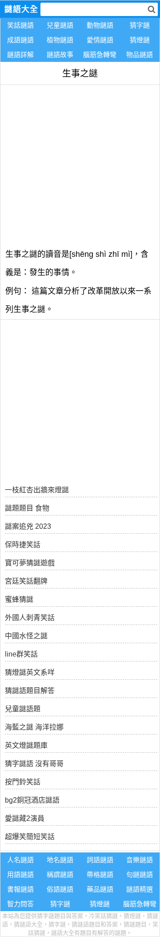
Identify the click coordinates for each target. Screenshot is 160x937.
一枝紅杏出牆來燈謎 (37, 490)
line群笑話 (21, 654)
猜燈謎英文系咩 (30, 672)
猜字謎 (140, 25)
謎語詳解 (20, 54)
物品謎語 (139, 54)
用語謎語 (20, 874)
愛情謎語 (100, 40)
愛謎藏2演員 (24, 818)
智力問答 (20, 904)
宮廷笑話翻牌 (26, 581)
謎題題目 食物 (27, 508)
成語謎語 (20, 40)
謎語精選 (139, 889)
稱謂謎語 (60, 874)
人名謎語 (20, 860)
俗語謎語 (60, 889)
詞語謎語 (100, 860)
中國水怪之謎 (26, 636)
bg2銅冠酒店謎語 (32, 800)
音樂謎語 (139, 860)
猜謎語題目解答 (30, 690)
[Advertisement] (80, 165)
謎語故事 (60, 54)
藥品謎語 (100, 889)
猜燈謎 (140, 40)
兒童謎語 (60, 25)
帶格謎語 (100, 874)
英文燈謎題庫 (26, 745)
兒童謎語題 (22, 709)
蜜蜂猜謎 (19, 599)
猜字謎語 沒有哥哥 (34, 763)
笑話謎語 (20, 25)
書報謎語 (20, 889)
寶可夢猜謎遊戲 (30, 563)
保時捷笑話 (22, 544)
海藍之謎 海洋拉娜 (34, 727)
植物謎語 (60, 40)
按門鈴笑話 (22, 782)
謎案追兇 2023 (28, 526)
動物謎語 (100, 25)
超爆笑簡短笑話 (30, 836)
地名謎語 (60, 860)
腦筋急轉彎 (99, 54)
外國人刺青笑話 (30, 617)
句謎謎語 (139, 874)
